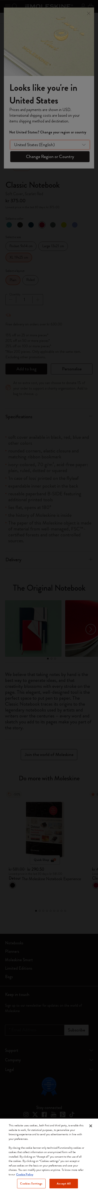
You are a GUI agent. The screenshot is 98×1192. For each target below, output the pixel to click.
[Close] (91, 1126)
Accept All (63, 1183)
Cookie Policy (24, 1174)
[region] (49, 1155)
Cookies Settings (31, 1183)
